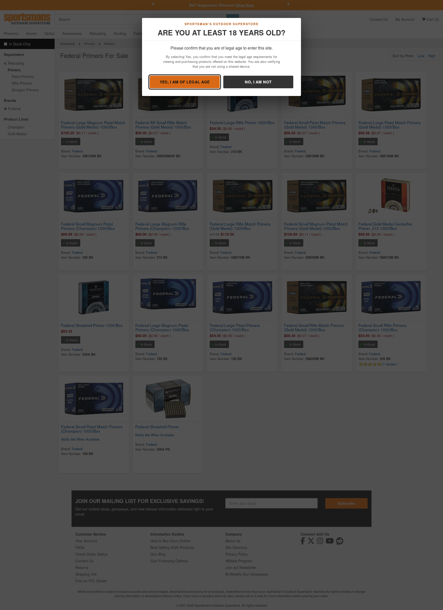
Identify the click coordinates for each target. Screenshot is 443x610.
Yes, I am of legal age (185, 82)
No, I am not (258, 82)
